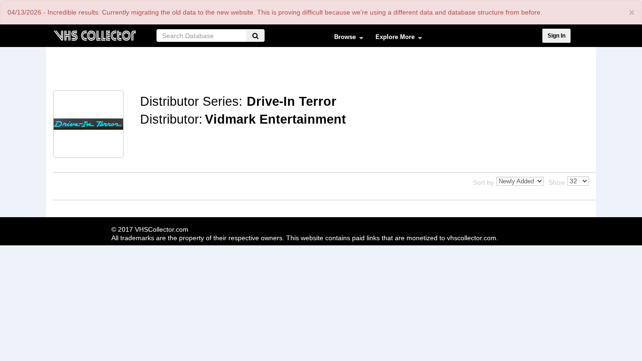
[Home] (94, 34)
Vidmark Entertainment (275, 119)
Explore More (392, 39)
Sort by (483, 182)
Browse (342, 39)
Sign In (556, 35)
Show (556, 182)
